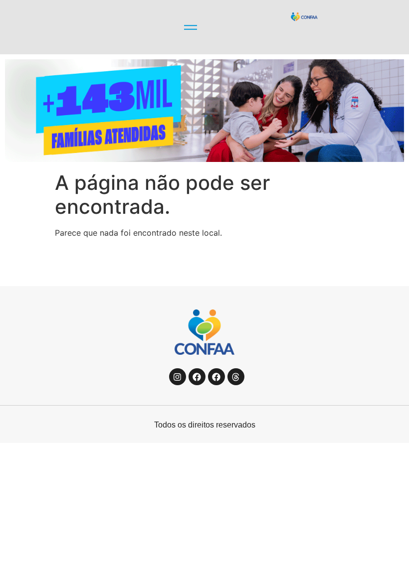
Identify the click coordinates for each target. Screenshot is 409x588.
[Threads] (235, 376)
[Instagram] (177, 376)
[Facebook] (197, 376)
